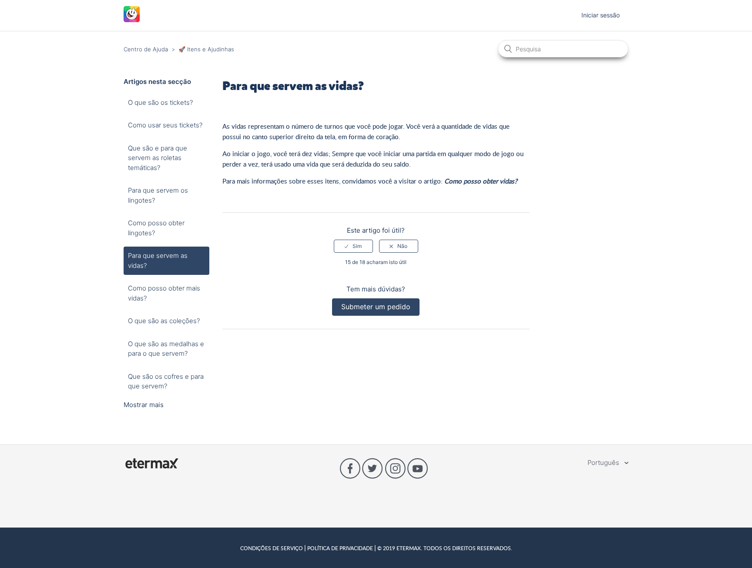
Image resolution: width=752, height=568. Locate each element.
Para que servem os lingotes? (158, 195)
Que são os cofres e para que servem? (166, 381)
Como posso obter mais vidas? (164, 293)
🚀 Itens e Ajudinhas (206, 49)
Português (604, 462)
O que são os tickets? (160, 102)
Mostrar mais (144, 405)
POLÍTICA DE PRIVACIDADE (340, 548)
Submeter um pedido (375, 306)
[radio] (353, 246)
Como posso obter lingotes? (156, 228)
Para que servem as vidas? (158, 260)
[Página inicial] (132, 20)
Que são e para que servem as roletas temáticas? (157, 158)
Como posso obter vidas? (480, 181)
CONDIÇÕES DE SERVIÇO (272, 548)
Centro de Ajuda (146, 49)
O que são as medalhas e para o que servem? (166, 349)
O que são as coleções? (164, 321)
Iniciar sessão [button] (600, 15)
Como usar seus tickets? (165, 125)
